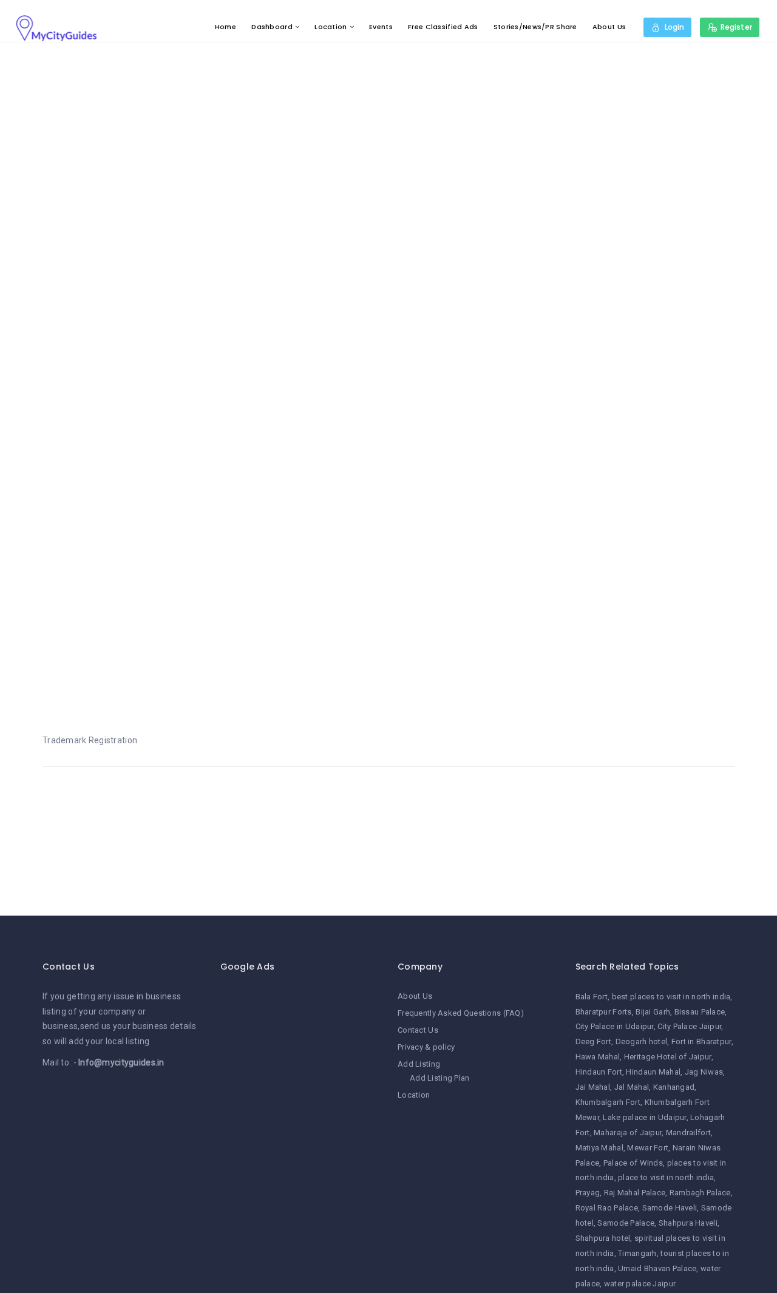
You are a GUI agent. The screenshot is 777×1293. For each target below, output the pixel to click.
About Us (609, 27)
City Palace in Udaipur (614, 1026)
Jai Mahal (593, 1087)
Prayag (587, 1192)
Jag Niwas (704, 1071)
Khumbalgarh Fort (607, 1102)
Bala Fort (591, 996)
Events (381, 27)
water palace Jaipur (640, 1283)
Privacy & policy (426, 1047)
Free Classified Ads (443, 27)
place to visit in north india (666, 1177)
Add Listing (419, 1063)
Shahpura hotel (603, 1238)
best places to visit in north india (671, 996)
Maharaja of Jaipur (628, 1132)
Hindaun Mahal (653, 1071)
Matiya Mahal (599, 1147)
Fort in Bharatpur (701, 1041)
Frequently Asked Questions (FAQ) (461, 1013)
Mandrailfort (688, 1132)
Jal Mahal (632, 1087)
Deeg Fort (593, 1041)
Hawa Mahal (597, 1056)
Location (330, 27)
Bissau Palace (699, 1011)
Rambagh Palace (700, 1192)
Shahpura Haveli (688, 1222)
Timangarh (637, 1253)
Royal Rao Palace (606, 1207)
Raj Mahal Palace (634, 1192)
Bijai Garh (653, 1011)
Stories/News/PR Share (535, 27)
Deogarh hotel (642, 1041)
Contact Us (418, 1030)
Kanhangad (674, 1087)
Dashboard (272, 27)
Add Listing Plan (439, 1077)
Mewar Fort (647, 1147)
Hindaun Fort (598, 1071)
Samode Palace (625, 1222)
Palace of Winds (633, 1162)
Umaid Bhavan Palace (657, 1268)
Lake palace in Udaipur (644, 1117)
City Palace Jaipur (689, 1026)
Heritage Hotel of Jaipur (667, 1056)
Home (225, 27)
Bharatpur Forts (603, 1011)
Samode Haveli (669, 1207)
